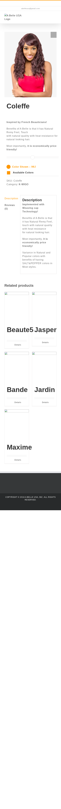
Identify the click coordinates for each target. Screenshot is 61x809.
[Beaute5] (17, 307)
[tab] (11, 198)
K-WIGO (23, 184)
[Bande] (17, 367)
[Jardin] (44, 367)
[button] (33, 173)
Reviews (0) (10, 207)
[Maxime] (17, 424)
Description (11, 198)
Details (18, 345)
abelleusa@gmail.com (30, 8)
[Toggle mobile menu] (55, 17)
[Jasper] (44, 307)
